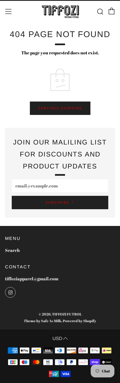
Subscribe (57, 202)
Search (12, 250)
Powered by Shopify (79, 320)
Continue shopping (60, 108)
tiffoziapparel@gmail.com (31, 279)
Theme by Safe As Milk (42, 320)
